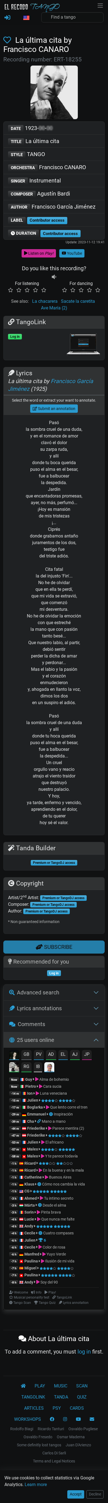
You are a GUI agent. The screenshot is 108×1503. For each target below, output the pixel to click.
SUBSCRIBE (57, 947)
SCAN (82, 1386)
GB (26, 1054)
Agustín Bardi (40, 193)
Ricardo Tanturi (51, 1429)
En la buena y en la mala (63, 1170)
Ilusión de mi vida (59, 1261)
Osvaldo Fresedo (38, 1437)
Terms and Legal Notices (54, 1461)
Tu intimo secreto (58, 1198)
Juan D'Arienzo (78, 1445)
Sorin (29, 1212)
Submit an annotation (56, 408)
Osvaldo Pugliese (83, 1429)
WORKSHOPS (27, 1419)
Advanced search (38, 992)
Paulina (31, 1261)
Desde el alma (54, 1205)
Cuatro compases (58, 1233)
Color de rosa (53, 1247)
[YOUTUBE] (78, 1419)
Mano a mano (54, 1121)
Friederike (36, 1128)
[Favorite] (8, 40)
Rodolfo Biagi (21, 1429)
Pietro (30, 1086)
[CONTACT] (92, 1419)
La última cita (35, 141)
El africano (54, 1142)
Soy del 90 (49, 1282)
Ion (30, 1093)
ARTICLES (34, 1408)
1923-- (32, 128)
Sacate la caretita (78, 301)
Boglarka (35, 1107)
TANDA (61, 1397)
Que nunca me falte (57, 1219)
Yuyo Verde (56, 1254)
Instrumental (36, 180)
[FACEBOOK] (52, 1419)
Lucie (29, 1219)
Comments (31, 1024)
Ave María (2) (54, 308)
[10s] (54, 276)
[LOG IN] (7, 17)
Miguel (30, 1268)
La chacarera (45, 301)
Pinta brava (50, 1212)
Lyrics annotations (39, 1008)
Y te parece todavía (61, 1156)
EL (63, 1054)
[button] (26, 18)
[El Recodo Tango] (23, 1386)
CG (27, 1191)
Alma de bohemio (53, 1079)
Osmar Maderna (71, 1437)
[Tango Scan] (51, 1114)
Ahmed (30, 1198)
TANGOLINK (33, 1397)
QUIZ (82, 1397)
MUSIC (60, 1386)
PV (39, 1054)
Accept (76, 1494)
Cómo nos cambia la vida (63, 1184)
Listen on (40, 253)
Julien (33, 1100)
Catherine (33, 1177)
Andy (28, 1226)
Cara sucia (51, 1086)
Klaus (29, 1184)
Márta (29, 1205)
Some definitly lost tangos (39, 1445)
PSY (57, 1408)
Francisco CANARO (48, 167)
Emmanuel (36, 1114)
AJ (75, 1054)
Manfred (31, 1254)
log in (84, 1351)
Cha (30, 1121)
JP (86, 1054)
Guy (28, 1079)
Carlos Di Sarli (54, 1453)
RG (26, 1066)
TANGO (28, 154)
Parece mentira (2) (68, 1128)
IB (38, 1066)
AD (51, 1054)
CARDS (77, 1408)
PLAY (40, 1386)
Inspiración (63, 1114)
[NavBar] (100, 5)
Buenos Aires (59, 1177)
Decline (95, 1494)
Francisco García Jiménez (53, 206)
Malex (32, 1149)
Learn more (36, 1484)
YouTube (74, 253)
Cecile (29, 1233)
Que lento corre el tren (68, 1107)
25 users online (35, 1040)
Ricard (30, 1163)
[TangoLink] (39, 1121)
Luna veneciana (53, 1093)
